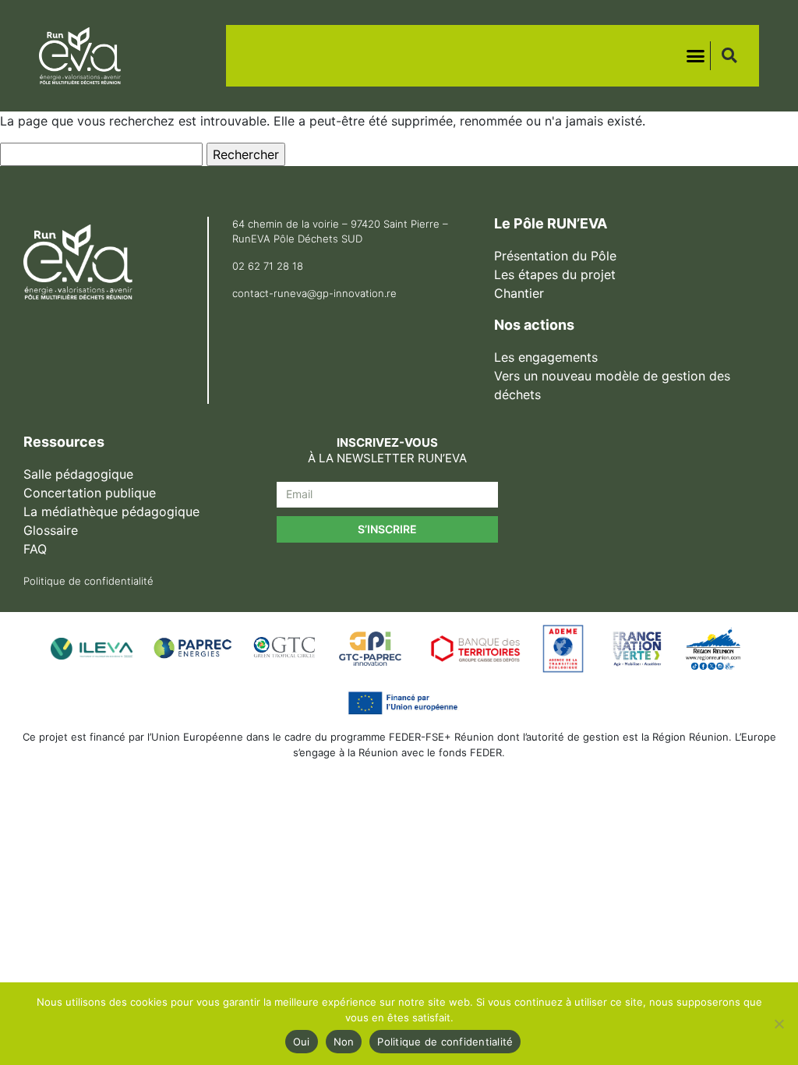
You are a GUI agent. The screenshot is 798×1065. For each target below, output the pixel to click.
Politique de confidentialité (445, 1041)
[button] (696, 56)
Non (344, 1041)
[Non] (778, 1023)
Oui (301, 1041)
